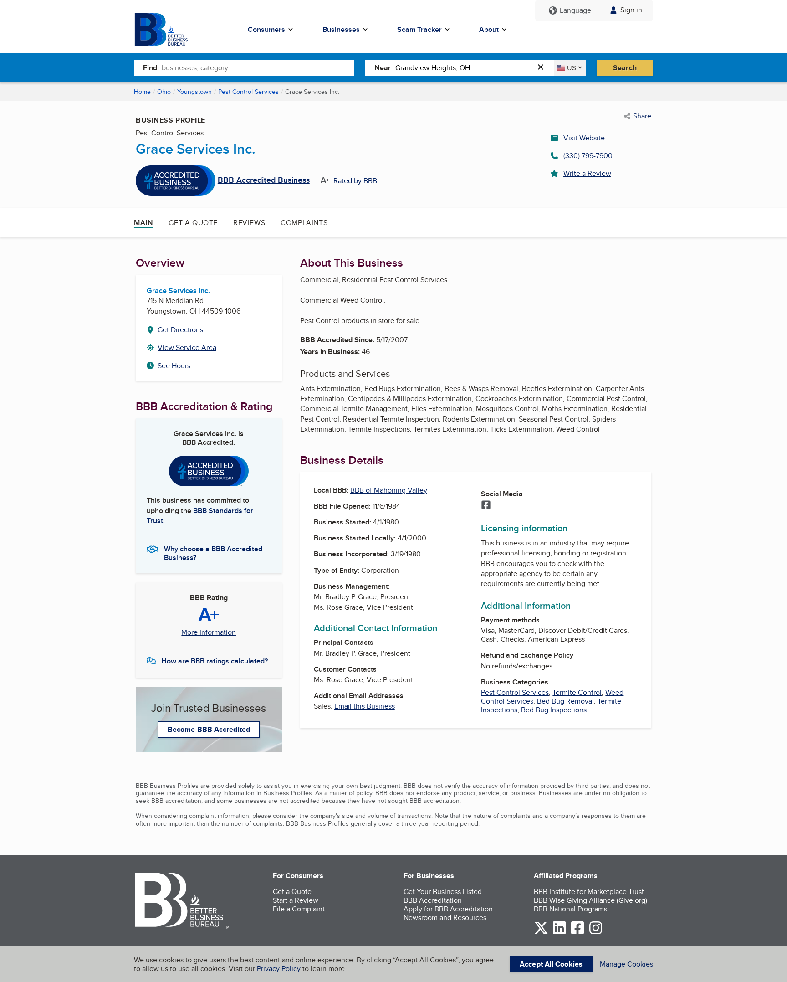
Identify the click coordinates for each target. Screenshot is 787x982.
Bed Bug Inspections (554, 709)
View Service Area (187, 347)
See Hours (174, 365)
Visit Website (584, 138)
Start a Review (295, 900)
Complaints (304, 222)
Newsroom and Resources (445, 917)
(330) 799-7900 (588, 155)
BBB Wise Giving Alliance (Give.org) (590, 900)
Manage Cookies (626, 964)
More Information (208, 632)
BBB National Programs (570, 909)
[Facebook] (486, 506)
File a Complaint (299, 909)
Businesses (341, 29)
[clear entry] (543, 68)
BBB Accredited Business (264, 180)
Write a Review (587, 173)
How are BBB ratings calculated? (214, 661)
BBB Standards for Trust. (200, 515)
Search (625, 67)
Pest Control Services (248, 91)
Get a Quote (193, 222)
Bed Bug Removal (565, 701)
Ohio (164, 91)
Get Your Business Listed (443, 891)
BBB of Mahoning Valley (388, 490)
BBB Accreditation (433, 900)
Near (382, 67)
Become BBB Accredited (209, 729)
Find (150, 67)
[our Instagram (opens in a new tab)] (595, 932)
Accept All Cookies (551, 964)
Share (642, 116)
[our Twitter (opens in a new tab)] (541, 932)
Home (142, 91)
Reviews (249, 222)
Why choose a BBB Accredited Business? (213, 553)
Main (143, 222)
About (489, 29)
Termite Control (577, 692)
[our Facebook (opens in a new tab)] (577, 932)
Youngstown (194, 91)
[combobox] (258, 67)
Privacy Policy (279, 968)
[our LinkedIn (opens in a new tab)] (559, 932)
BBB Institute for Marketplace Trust (589, 891)
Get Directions (180, 329)
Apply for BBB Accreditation (448, 909)
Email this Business (364, 706)
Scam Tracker (419, 29)
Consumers (266, 29)
